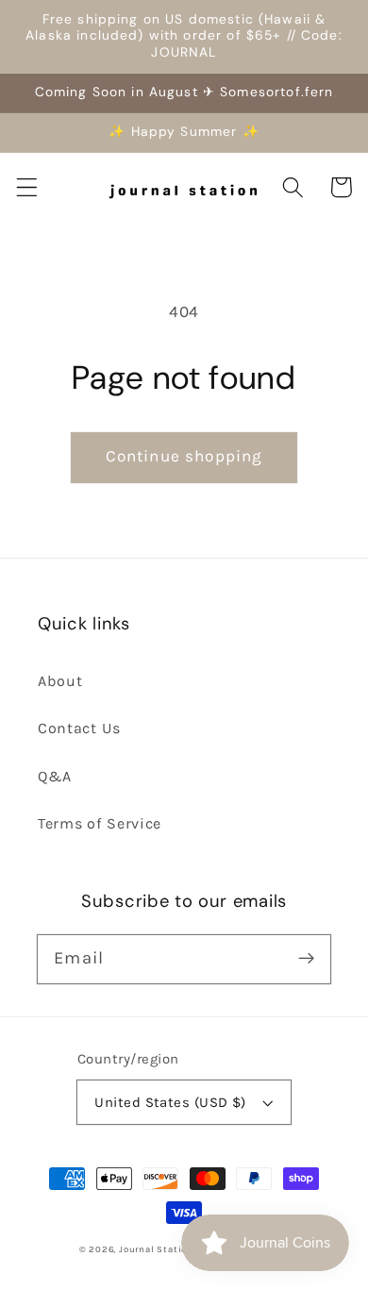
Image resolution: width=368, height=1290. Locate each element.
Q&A (55, 776)
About (60, 681)
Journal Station (156, 1249)
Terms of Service (99, 823)
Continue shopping (184, 455)
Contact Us (79, 728)
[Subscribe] (306, 959)
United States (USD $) (170, 1102)
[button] (27, 187)
